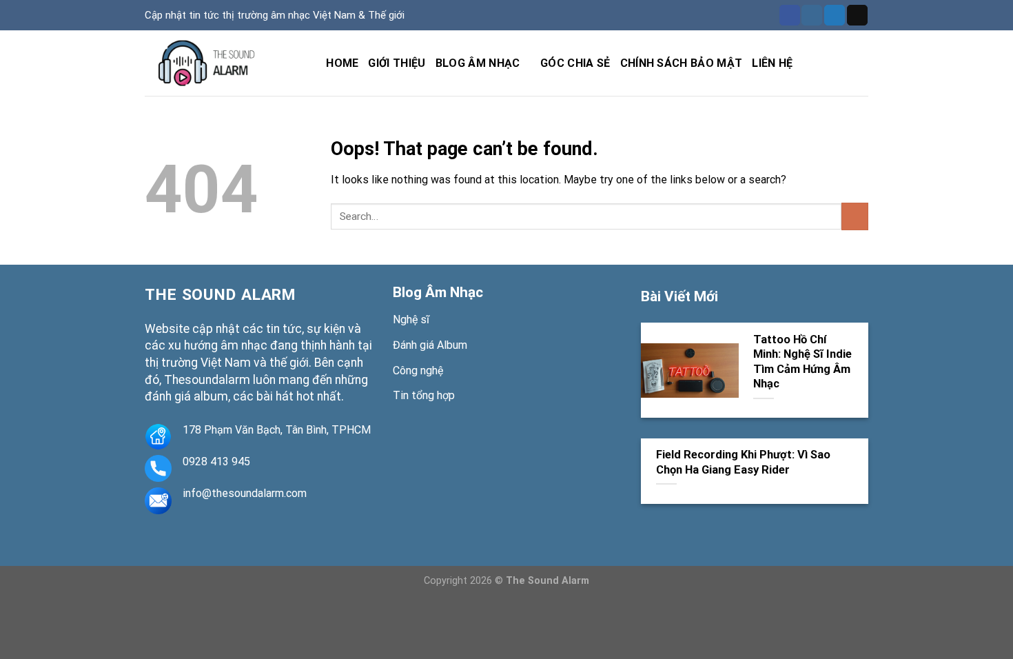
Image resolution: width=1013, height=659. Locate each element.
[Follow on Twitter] (834, 15)
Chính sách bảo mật (681, 63)
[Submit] (854, 216)
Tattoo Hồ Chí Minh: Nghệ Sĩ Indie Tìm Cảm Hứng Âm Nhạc (802, 362)
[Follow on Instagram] (811, 15)
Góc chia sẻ (575, 63)
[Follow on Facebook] (789, 15)
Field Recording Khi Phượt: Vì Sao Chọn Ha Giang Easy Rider (743, 462)
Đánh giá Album (430, 345)
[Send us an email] (857, 15)
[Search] (309, 63)
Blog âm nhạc (478, 63)
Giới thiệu (396, 63)
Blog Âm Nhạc (438, 292)
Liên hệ (772, 63)
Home (342, 63)
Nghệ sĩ (411, 319)
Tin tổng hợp (424, 395)
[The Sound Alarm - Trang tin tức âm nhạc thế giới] (214, 63)
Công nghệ (418, 370)
